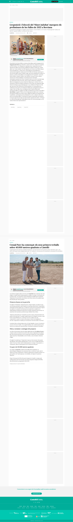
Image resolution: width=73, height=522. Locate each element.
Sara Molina (13, 107)
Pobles (28, 506)
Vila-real (24, 506)
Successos (43, 506)
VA (21, 1)
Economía (31, 506)
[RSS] (20, 1)
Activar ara (40, 59)
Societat (39, 506)
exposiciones (19, 107)
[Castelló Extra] (36, 500)
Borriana (11, 22)
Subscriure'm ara (36, 493)
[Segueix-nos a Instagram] (18, 1)
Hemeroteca (52, 506)
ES (23, 1)
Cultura (35, 506)
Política (47, 506)
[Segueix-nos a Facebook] (15, 1)
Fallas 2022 (26, 107)
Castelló (11, 242)
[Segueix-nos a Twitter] (17, 1)
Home (10, 240)
